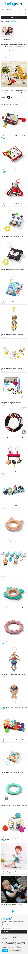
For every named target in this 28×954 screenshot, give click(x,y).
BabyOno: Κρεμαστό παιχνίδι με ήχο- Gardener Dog (13, 674)
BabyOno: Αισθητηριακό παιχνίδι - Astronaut (11, 904)
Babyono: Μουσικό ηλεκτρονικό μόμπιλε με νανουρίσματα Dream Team (11, 403)
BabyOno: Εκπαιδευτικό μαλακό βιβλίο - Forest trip (13, 739)
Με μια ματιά (18, 120)
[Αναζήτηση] (25, 9)
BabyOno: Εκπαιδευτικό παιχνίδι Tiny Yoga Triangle (13, 203)
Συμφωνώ (5, 950)
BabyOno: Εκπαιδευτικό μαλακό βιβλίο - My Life (12, 236)
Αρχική (2, 21)
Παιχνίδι (7, 21)
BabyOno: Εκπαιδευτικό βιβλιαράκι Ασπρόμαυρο (12, 269)
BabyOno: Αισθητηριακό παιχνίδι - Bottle (10, 872)
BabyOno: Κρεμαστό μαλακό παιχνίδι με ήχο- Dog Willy (14, 707)
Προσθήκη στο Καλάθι (9, 120)
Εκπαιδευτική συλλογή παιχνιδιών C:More (7, 39)
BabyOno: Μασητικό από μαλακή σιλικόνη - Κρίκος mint (14, 805)
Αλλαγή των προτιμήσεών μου (15, 950)
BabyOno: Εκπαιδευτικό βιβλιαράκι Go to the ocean (13, 302)
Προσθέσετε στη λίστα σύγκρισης (15, 120)
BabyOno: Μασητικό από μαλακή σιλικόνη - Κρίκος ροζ (13, 641)
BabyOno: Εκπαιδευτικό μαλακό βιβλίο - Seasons (12, 772)
